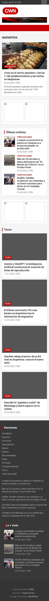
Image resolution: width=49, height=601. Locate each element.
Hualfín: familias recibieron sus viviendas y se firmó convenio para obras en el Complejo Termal (31, 183)
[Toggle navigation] (5, 28)
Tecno (8, 229)
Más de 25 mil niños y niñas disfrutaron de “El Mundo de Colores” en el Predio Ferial (30, 163)
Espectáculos (8, 444)
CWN (18, 83)
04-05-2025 (9, 83)
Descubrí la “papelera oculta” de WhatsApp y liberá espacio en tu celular (22, 405)
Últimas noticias (16, 132)
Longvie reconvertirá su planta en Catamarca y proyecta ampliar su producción (30, 144)
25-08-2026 (22, 192)
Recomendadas (9, 455)
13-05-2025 (9, 320)
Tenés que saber (24, 137)
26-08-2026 (22, 152)
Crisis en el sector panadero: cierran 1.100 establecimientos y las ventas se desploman (24, 76)
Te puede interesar (10, 466)
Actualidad (10, 66)
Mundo (5, 448)
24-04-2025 (9, 366)
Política (5, 452)
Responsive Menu (44, 2)
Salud (4, 459)
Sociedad (6, 463)
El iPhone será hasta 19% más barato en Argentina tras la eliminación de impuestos (20, 313)
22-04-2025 (9, 412)
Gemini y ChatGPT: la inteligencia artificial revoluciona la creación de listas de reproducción (24, 267)
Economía (6, 441)
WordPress (33, 596)
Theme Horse (28, 593)
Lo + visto (12, 525)
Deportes (6, 437)
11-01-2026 (9, 274)
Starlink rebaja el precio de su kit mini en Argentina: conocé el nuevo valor (24, 359)
